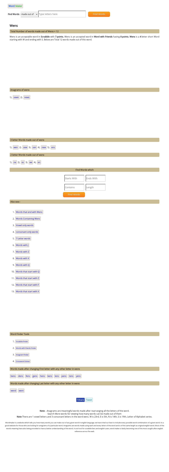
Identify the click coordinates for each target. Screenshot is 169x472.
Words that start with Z (27, 278)
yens (78, 376)
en (39, 162)
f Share (80, 399)
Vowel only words (24, 225)
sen (34, 147)
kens (50, 376)
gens (35, 376)
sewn (16, 97)
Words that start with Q (27, 271)
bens (13, 376)
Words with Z (22, 251)
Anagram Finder (22, 355)
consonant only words (27, 231)
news (26, 97)
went (21, 390)
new (44, 147)
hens (42, 376)
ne (15, 162)
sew (25, 147)
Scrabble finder (22, 341)
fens (28, 376)
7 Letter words (23, 238)
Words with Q (22, 265)
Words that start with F (27, 284)
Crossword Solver (23, 361)
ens (53, 147)
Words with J (22, 245)
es (23, 162)
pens (64, 376)
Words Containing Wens (28, 218)
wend (13, 390)
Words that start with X (27, 291)
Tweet (89, 399)
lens (57, 376)
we (30, 162)
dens (20, 376)
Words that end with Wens (29, 212)
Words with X (22, 258)
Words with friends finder (26, 348)
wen (16, 147)
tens (71, 376)
